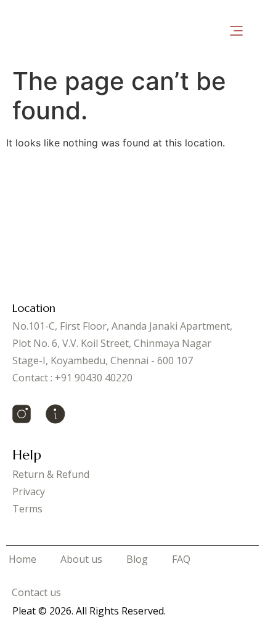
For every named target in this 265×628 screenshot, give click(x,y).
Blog (137, 559)
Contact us (36, 592)
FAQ (181, 559)
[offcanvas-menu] (236, 31)
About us (81, 559)
